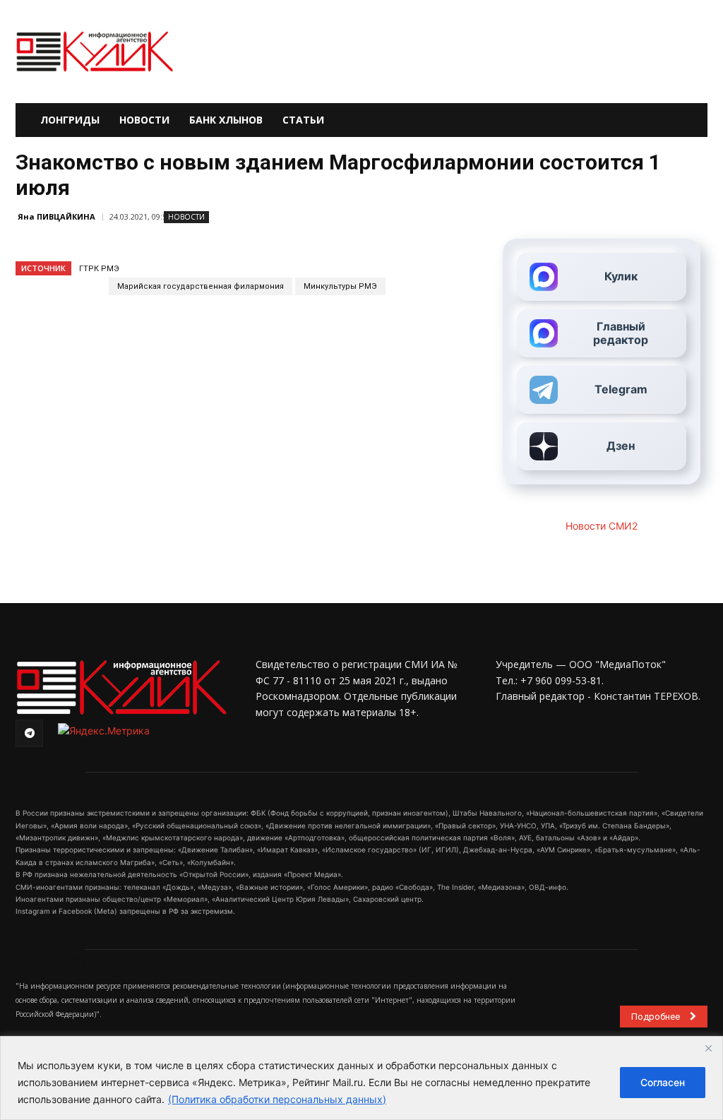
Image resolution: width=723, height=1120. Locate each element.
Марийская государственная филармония (200, 286)
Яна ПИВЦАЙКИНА (56, 216)
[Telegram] (29, 733)
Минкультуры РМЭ (340, 286)
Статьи (303, 119)
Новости (144, 119)
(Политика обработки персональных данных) (277, 1099)
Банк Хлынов (226, 119)
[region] (361, 1078)
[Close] (708, 1047)
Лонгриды (70, 119)
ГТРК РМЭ (99, 268)
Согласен (662, 1082)
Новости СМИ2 (602, 526)
